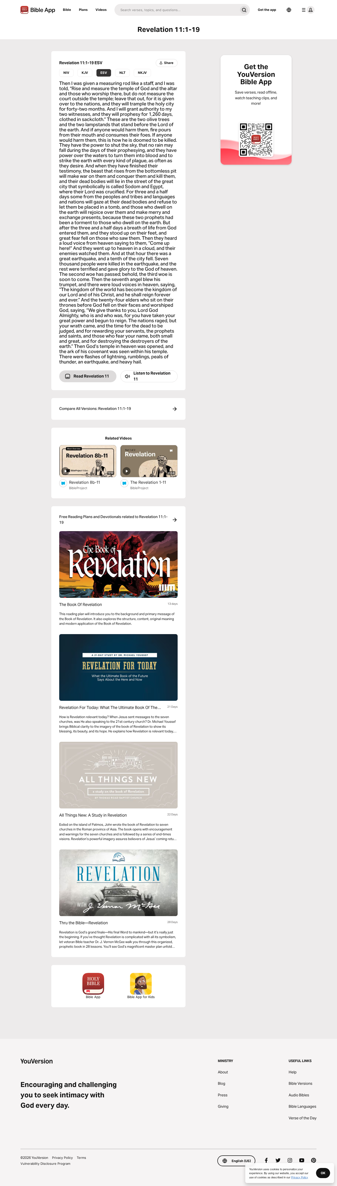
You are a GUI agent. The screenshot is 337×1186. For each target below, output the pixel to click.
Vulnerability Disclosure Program (45, 1164)
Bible (67, 10)
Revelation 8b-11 (89, 482)
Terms (81, 1158)
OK (323, 1173)
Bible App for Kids (141, 997)
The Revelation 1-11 (153, 482)
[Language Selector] (289, 10)
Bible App (93, 997)
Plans (83, 10)
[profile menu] (307, 10)
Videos (101, 10)
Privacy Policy (62, 1158)
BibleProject (78, 488)
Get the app (267, 10)
